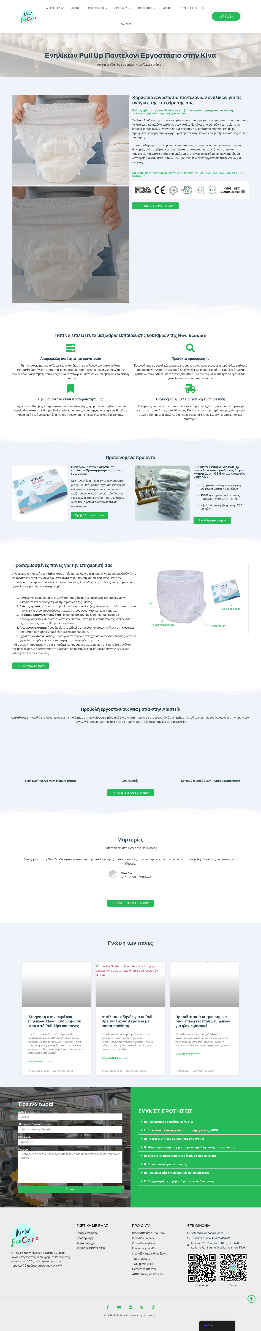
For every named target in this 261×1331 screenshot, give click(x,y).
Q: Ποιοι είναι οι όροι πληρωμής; (166, 1164)
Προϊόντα (120, 8)
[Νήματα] (153, 1307)
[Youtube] (119, 1307)
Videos (167, 8)
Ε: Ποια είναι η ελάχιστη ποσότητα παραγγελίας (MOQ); (181, 1130)
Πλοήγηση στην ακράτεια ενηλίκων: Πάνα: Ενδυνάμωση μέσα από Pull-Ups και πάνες (54, 1021)
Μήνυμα (23, 1149)
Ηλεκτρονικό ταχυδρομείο (34, 1124)
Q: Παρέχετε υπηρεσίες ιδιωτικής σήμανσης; (174, 1138)
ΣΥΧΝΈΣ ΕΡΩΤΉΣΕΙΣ (194, 8)
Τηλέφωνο (24, 1137)
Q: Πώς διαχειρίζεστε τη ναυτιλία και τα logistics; (176, 1173)
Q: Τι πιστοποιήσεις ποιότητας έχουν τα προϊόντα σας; (180, 1155)
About (75, 8)
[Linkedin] (130, 1307)
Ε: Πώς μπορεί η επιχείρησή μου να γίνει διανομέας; (179, 1181)
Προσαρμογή (95, 8)
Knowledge (145, 8)
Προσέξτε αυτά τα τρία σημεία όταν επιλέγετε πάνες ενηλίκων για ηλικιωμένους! (202, 1021)
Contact (126, 24)
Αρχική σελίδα (55, 8)
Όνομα (22, 1111)
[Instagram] (141, 1307)
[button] (16, 140)
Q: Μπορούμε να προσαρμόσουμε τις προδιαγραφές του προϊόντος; (190, 1147)
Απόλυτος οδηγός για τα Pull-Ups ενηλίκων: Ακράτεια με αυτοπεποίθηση (128, 1021)
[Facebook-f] (107, 1307)
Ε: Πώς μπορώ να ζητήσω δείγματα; (168, 1121)
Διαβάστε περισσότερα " (41, 1061)
